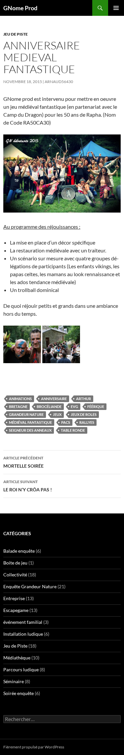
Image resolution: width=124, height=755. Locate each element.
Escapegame (15, 610)
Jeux (57, 414)
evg (74, 406)
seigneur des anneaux (30, 430)
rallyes (86, 422)
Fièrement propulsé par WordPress (33, 746)
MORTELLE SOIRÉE (23, 462)
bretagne (18, 406)
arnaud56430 (59, 81)
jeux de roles (84, 414)
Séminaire (13, 681)
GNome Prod (20, 8)
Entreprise (14, 598)
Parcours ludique (21, 669)
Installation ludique (23, 634)
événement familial (22, 622)
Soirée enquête (18, 693)
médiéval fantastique (30, 422)
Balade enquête (19, 551)
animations (20, 398)
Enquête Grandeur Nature (30, 586)
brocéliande (49, 406)
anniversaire (54, 398)
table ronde (73, 430)
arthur (83, 398)
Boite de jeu (15, 563)
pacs (65, 422)
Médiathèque (16, 657)
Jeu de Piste (15, 34)
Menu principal (116, 8)
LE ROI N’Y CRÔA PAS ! (27, 485)
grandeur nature (26, 414)
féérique (95, 406)
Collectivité (15, 574)
